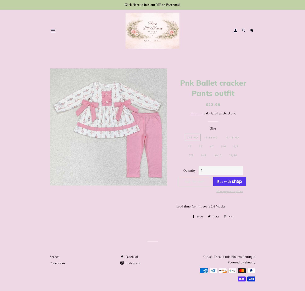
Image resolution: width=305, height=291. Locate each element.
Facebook (132, 257)
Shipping (196, 113)
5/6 (223, 146)
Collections (57, 263)
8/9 (203, 155)
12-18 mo (232, 137)
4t (212, 146)
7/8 (191, 155)
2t (190, 146)
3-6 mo (192, 137)
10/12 (218, 155)
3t (201, 146)
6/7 (235, 146)
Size (213, 128)
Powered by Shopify (241, 262)
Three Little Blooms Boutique (234, 257)
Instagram (132, 263)
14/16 (233, 155)
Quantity (189, 170)
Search (55, 257)
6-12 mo (211, 137)
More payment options (229, 191)
